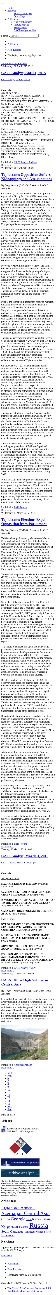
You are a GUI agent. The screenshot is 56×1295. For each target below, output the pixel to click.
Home (10, 8)
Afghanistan (11, 1208)
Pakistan (24, 1226)
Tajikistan (30, 1231)
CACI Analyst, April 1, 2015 (23, 73)
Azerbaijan (12, 1213)
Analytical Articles (23, 22)
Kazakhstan (41, 1219)
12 (8, 1095)
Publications (13, 19)
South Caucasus (12, 1231)
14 (8, 1101)
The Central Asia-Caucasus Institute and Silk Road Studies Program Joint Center (29, 1289)
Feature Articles (21, 24)
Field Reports (20, 27)
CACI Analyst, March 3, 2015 (24, 856)
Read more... (7, 165)
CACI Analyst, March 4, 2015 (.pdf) (19, 862)
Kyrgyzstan (10, 1227)
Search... (5, 35)
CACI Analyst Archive (25, 30)
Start (9, 1073)
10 (8, 1089)
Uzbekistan (7, 1235)
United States (43, 1231)
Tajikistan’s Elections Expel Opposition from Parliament (24, 522)
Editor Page (19, 16)
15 (8, 1103)
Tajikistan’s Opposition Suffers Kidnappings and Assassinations (26, 177)
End (9, 1109)
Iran (29, 1219)
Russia (38, 1225)
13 (8, 1098)
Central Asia (37, 1213)
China (6, 1219)
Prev (9, 1075)
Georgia (18, 1218)
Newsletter (6, 1255)
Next (9, 1106)
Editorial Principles (23, 13)
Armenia (28, 1207)
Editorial (11, 10)
